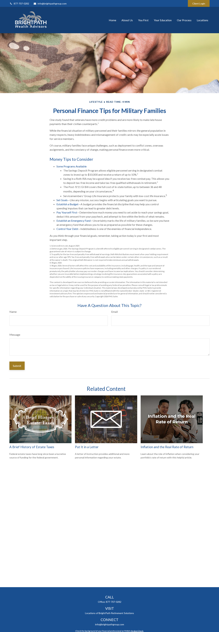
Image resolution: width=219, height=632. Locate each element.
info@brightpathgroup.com (52, 3)
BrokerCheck (137, 631)
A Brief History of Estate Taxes (31, 447)
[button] (112, 20)
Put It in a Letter (87, 447)
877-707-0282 (21, 3)
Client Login (198, 3)
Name (13, 311)
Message (14, 334)
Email (114, 311)
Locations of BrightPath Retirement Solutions (109, 613)
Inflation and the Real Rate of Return (167, 447)
